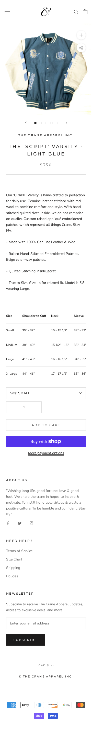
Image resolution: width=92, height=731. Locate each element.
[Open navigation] (7, 12)
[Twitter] (19, 523)
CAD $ (44, 665)
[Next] (66, 123)
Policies (12, 576)
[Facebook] (8, 523)
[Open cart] (85, 11)
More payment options (46, 453)
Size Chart (14, 559)
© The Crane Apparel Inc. (46, 676)
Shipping (13, 567)
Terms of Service (19, 551)
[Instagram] (31, 523)
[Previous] (26, 123)
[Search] (76, 11)
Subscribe (25, 640)
